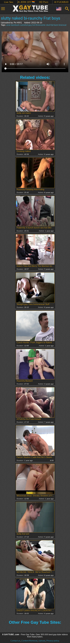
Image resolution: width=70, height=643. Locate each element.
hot (33, 25)
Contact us (15, 641)
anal (8, 25)
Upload (42, 641)
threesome (41, 25)
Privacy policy (52, 641)
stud (48, 25)
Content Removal (29, 641)
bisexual (62, 25)
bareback (15, 25)
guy (30, 25)
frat (51, 25)
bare (56, 25)
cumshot (24, 25)
